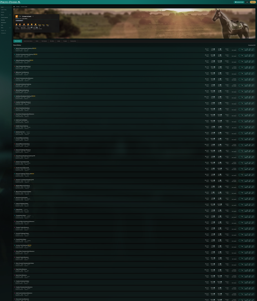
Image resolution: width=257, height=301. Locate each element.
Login (247, 2)
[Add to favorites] (33, 16)
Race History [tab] (17, 41)
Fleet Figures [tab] (44, 41)
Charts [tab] (37, 41)
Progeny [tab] (65, 41)
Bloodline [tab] (52, 41)
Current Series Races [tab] (28, 41)
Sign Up (253, 2)
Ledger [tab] (58, 41)
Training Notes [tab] (73, 41)
